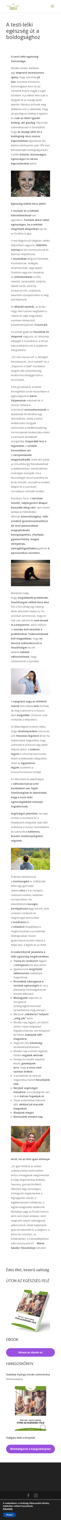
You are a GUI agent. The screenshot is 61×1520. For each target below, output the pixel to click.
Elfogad (9, 1515)
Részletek (8, 1509)
